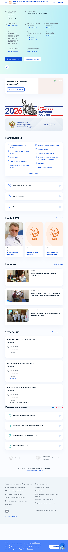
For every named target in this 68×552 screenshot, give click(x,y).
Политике (30, 549)
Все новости (58, 264)
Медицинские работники (14, 491)
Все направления (34, 173)
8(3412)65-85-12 (51, 27)
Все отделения (57, 332)
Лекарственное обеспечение (15, 497)
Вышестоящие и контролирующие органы (47, 495)
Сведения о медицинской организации (18, 484)
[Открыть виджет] (62, 546)
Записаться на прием (13, 59)
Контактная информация (13, 494)
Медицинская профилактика (45, 503)
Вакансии (8, 504)
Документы (39, 491)
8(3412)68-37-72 (13, 52)
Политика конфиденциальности (45, 510)
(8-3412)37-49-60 (15, 378)
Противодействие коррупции (34, 470)
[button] (54, 2)
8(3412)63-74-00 (32, 27)
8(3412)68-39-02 (13, 25)
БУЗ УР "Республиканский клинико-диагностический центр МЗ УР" (37, 1)
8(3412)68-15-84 (51, 35)
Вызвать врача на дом (32, 59)
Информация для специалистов (16, 501)
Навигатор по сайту (42, 487)
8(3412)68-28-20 (32, 52)
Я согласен (56, 546)
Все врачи (59, 218)
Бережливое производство (44, 499)
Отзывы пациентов (41, 484)
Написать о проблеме (16, 89)
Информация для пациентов (15, 487)
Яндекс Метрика (35, 543)
